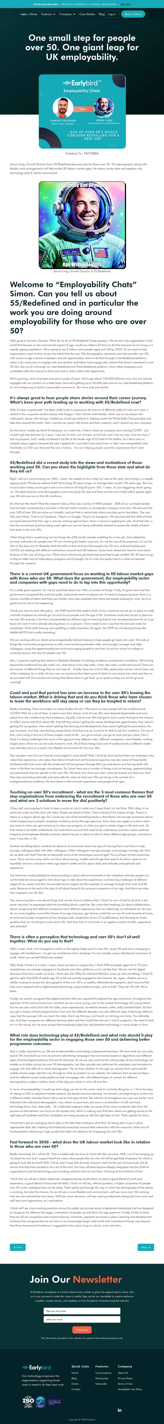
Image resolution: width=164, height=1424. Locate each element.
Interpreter (101, 1384)
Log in (112, 14)
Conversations (103, 1373)
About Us (123, 1373)
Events (75, 1384)
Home (33, 14)
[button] (48, 14)
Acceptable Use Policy (130, 1389)
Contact (76, 1389)
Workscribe (101, 1378)
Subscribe (82, 1329)
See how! (126, 4)
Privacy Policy (125, 1378)
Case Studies (87, 14)
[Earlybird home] (36, 1367)
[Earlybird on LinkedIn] (119, 1410)
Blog (101, 14)
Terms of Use (125, 1384)
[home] (24, 14)
